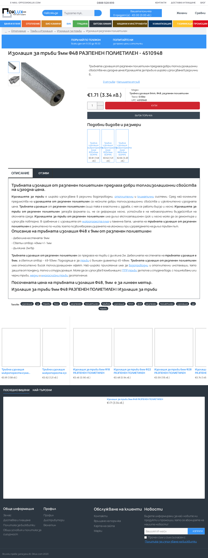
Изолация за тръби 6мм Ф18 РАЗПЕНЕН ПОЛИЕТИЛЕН (91, 371)
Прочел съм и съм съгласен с (171, 539)
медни (34, 275)
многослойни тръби (54, 275)
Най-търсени (42, 390)
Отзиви (44, 173)
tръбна (106, 303)
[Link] (18, 13)
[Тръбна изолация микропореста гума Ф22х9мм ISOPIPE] (108, 135)
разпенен (76, 303)
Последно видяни (16, 390)
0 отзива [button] (109, 82)
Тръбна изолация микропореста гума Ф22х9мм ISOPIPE (108, 149)
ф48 (65, 303)
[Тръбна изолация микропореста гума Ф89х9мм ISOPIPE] (122, 135)
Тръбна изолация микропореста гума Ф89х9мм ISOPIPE (122, 149)
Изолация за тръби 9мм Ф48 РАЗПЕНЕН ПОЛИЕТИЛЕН (135, 399)
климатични (145, 196)
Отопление (18, 31)
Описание (20, 173)
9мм (56, 303)
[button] (152, 105)
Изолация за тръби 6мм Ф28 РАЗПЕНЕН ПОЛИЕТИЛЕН (173, 371)
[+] (100, 104)
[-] (100, 107)
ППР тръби (129, 270)
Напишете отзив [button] (128, 82)
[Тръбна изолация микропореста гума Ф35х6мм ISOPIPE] (93, 135)
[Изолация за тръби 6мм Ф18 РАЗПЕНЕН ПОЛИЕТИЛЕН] (92, 347)
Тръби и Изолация (41, 31)
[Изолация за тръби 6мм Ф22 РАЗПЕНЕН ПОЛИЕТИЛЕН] (133, 347)
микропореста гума (95, 221)
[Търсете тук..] (98, 13)
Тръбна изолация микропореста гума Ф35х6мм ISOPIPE (93, 149)
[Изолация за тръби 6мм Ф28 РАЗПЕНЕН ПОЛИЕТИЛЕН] (174, 347)
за (37, 303)
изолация (27, 303)
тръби (84, 260)
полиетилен (91, 303)
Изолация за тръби (69, 31)
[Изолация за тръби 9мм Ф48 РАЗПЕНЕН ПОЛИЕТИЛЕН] (54, 448)
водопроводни (138, 265)
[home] (6, 31)
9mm (131, 303)
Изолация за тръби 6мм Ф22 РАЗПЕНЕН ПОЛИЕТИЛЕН (132, 371)
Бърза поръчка (143, 115)
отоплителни (124, 196)
